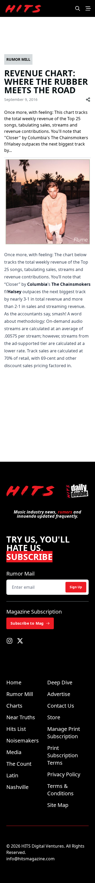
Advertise (58, 694)
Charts (14, 705)
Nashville (17, 787)
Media (13, 752)
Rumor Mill (19, 694)
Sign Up (76, 587)
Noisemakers (22, 740)
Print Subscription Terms (62, 755)
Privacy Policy (63, 774)
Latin (12, 775)
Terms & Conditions (60, 789)
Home (13, 682)
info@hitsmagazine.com (30, 859)
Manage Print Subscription (63, 732)
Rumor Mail (20, 573)
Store (53, 717)
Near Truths (20, 717)
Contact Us (60, 705)
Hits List (16, 728)
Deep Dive (59, 682)
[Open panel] (88, 8)
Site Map (57, 805)
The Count (18, 763)
